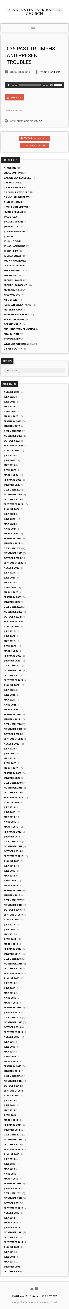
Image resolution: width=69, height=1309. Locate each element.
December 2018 (13, 841)
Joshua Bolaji (12, 255)
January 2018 (12, 895)
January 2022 (12, 660)
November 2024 (13, 494)
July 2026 (9, 396)
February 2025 (12, 479)
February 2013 (12, 1183)
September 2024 (13, 504)
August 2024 (11, 509)
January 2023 (12, 601)
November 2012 (13, 1198)
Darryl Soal (12, 182)
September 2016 (13, 973)
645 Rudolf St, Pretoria (26, 1296)
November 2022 (13, 611)
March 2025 (11, 474)
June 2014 (9, 1105)
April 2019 (10, 821)
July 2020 (9, 748)
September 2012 (13, 1208)
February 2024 (12, 538)
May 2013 (9, 1168)
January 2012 (12, 1227)
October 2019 (12, 792)
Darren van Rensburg (17, 177)
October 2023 (12, 558)
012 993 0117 (51, 1296)
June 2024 (9, 518)
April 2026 (10, 411)
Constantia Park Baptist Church (34, 11)
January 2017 (12, 953)
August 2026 (11, 391)
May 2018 (9, 875)
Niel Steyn (10, 299)
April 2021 (10, 704)
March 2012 (11, 1222)
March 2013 (11, 1178)
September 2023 (13, 562)
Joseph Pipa (11, 250)
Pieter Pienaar (13, 309)
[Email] (31, 1288)
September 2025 (13, 445)
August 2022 (11, 626)
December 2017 (13, 900)
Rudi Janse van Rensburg (19, 329)
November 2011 (13, 1232)
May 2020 (9, 758)
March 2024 (11, 533)
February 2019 (12, 831)
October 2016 (12, 968)
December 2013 (13, 1134)
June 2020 (9, 753)
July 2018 (9, 865)
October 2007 (12, 1271)
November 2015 (13, 1022)
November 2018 (13, 846)
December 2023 (13, 548)
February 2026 (12, 421)
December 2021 (13, 665)
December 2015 (13, 1017)
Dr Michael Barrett (16, 197)
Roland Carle (12, 324)
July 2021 (9, 689)
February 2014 (12, 1124)
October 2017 (12, 909)
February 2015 (12, 1066)
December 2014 (13, 1075)
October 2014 (12, 1085)
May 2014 (9, 1110)
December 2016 (13, 958)
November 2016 (13, 963)
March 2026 (11, 416)
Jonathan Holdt (15, 246)
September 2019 (13, 797)
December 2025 (13, 430)
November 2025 (13, 435)
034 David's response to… (36, 138)
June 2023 (9, 577)
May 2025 (9, 465)
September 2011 (13, 1242)
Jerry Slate (11, 226)
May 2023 (9, 582)
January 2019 (12, 836)
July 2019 (9, 807)
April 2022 (10, 646)
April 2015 (10, 1056)
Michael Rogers (14, 280)
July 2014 (9, 1100)
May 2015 (9, 1051)
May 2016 (9, 992)
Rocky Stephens (14, 319)
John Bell (10, 236)
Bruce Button (13, 172)
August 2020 (11, 743)
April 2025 (10, 470)
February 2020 (12, 773)
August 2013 (11, 1154)
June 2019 (9, 812)
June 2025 (9, 460)
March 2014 (11, 1120)
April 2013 (10, 1173)
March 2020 (11, 768)
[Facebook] (36, 1288)
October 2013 (12, 1144)
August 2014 (11, 1095)
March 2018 (11, 885)
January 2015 (12, 1071)
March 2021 (11, 709)
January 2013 (12, 1188)
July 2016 (9, 983)
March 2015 (11, 1061)
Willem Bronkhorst (50, 71)
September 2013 (13, 1149)
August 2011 (11, 1247)
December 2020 (13, 724)
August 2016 (11, 978)
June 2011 (9, 1256)
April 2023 (10, 587)
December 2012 (13, 1193)
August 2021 (11, 685)
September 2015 (13, 1032)
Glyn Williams (13, 202)
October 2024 (12, 499)
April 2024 (10, 528)
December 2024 (13, 489)
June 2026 (9, 401)
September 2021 (13, 680)
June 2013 (9, 1163)
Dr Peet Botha (13, 348)
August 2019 (11, 802)
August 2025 (11, 450)
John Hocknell (13, 241)
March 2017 (11, 944)
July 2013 (9, 1159)
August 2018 (11, 861)
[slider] (58, 85)
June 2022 (9, 636)
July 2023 (9, 572)
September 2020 (13, 738)
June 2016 (9, 988)
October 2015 (12, 1027)
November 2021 (13, 670)
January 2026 (12, 426)
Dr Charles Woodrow (18, 192)
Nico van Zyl (12, 294)
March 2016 (11, 1002)
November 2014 (13, 1080)
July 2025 (9, 455)
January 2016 (12, 1012)
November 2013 (13, 1139)
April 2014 (10, 1115)
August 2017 (11, 919)
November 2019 (13, 787)
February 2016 (12, 1007)
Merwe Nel (10, 275)
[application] (34, 85)
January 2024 (12, 543)
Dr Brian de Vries (14, 187)
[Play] (8, 85)
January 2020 (12, 777)
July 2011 (9, 1251)
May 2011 (9, 1261)
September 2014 (13, 1090)
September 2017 (13, 914)
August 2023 (11, 567)
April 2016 (10, 997)
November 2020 (13, 728)
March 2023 (11, 592)
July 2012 (9, 1217)
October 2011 (12, 1237)
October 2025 (12, 440)
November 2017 (13, 904)
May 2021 (9, 699)
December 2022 (13, 606)
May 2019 (9, 816)
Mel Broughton (14, 270)
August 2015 (11, 1036)
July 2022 (9, 631)
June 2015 (9, 1046)
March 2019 (11, 826)
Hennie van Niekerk (16, 207)
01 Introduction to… (32, 145)
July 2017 (9, 924)
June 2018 (9, 870)
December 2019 (13, 782)
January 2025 (12, 484)
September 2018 (13, 856)
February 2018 (12, 890)
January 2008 (12, 1266)
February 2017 (12, 948)
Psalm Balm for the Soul (29, 120)
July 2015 (9, 1041)
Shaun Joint (11, 334)
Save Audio (16, 97)
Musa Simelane (13, 290)
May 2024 (9, 523)
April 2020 (10, 763)
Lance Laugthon (14, 265)
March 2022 (11, 650)
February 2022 (12, 655)
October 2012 (12, 1203)
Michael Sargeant (15, 285)
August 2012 (11, 1212)
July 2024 (9, 513)
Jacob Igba (10, 216)
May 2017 (9, 934)
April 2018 (10, 880)
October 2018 (12, 851)
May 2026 (9, 406)
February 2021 (12, 714)
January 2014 (12, 1129)
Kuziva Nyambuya (15, 260)
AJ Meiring (10, 167)
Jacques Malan (13, 221)
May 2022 (9, 641)
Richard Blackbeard (16, 314)
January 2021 (12, 719)
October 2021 (12, 675)
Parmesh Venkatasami (18, 304)
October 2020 (12, 734)
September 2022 (13, 621)
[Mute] (51, 85)
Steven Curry (12, 338)
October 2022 (12, 616)
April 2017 (10, 939)
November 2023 (13, 553)
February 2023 (12, 597)
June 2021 (9, 694)
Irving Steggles (14, 211)
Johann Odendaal (15, 231)
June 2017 (9, 929)
